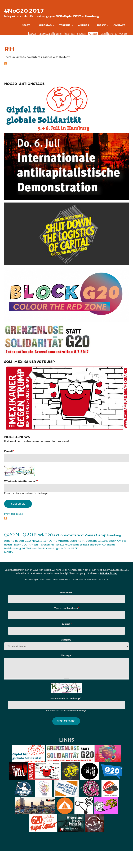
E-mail (9, 451)
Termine (64, 25)
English (58, 34)
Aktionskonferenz (68, 535)
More (8, 552)
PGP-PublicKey (108, 573)
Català (32, 34)
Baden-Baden (12, 544)
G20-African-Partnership (38, 544)
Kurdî (103, 34)
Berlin (112, 541)
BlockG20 (43, 535)
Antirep (121, 541)
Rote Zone (61, 544)
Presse (101, 25)
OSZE (74, 548)
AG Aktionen (29, 548)
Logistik (58, 548)
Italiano (93, 34)
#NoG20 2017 (24, 11)
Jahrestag (45, 25)
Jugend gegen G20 (17, 541)
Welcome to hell (77, 544)
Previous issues (13, 513)
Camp (101, 535)
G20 (9, 534)
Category (66, 639)
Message (66, 655)
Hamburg (114, 535)
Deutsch (81, 34)
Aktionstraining (69, 541)
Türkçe (123, 34)
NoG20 (24, 534)
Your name (66, 592)
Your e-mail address (66, 608)
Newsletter (40, 541)
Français (69, 34)
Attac (67, 548)
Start (26, 25)
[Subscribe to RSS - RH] (66, 63)
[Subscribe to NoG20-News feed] (66, 518)
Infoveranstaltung (95, 541)
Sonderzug (94, 544)
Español (112, 34)
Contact (119, 25)
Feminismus (45, 548)
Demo (52, 541)
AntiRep (83, 25)
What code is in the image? (21, 481)
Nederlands (45, 34)
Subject (67, 624)
